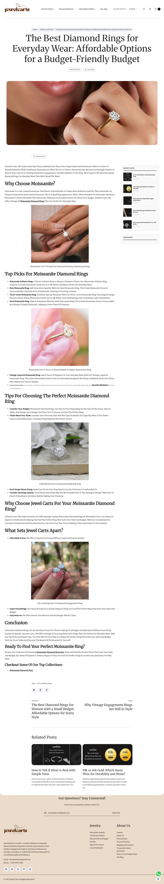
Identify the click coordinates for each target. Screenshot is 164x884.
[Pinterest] (24, 869)
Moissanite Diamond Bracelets (50, 652)
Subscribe (116, 813)
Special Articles (46, 29)
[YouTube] (30, 869)
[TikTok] (18, 869)
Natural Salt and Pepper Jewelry (99, 840)
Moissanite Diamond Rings (32, 201)
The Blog (120, 857)
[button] (48, 9)
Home (35, 29)
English (132, 9)
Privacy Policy (122, 839)
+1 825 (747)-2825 (16, 863)
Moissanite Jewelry (97, 832)
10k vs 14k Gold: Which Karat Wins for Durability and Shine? (104, 772)
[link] (34, 690)
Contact (120, 832)
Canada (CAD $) (119, 9)
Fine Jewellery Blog (44, 683)
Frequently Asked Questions (124, 849)
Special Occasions (97, 845)
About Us (120, 836)
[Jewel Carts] (17, 9)
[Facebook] (6, 869)
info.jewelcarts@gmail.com (19, 860)
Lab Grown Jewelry (97, 836)
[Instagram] (12, 869)
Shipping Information (125, 845)
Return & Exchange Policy (127, 854)
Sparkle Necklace (100, 385)
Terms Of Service (123, 842)
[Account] (150, 9)
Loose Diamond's (96, 848)
